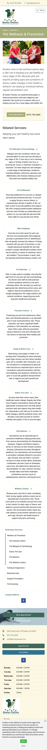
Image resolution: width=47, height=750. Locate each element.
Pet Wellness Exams (17, 562)
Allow (23, 741)
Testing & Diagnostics (16, 568)
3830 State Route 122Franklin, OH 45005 (21, 631)
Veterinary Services (14, 530)
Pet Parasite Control (17, 541)
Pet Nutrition (14, 557)
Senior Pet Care (15, 552)
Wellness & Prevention (16, 535)
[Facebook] (23, 600)
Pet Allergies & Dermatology (20, 546)
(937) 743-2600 (33, 114)
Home (5, 30)
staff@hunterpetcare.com (16, 639)
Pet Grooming (12, 584)
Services (13, 30)
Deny (23, 746)
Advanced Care (13, 573)
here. (23, 737)
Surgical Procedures (15, 579)
